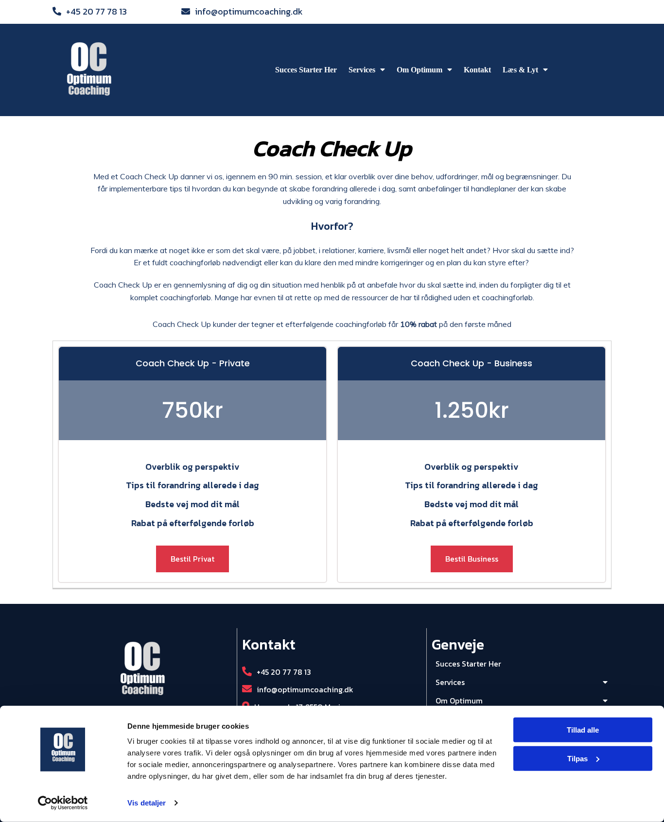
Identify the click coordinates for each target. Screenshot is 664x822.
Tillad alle (583, 730)
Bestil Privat (192, 559)
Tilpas (577, 758)
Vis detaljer (146, 803)
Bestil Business (471, 559)
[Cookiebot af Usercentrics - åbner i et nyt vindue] (62, 803)
